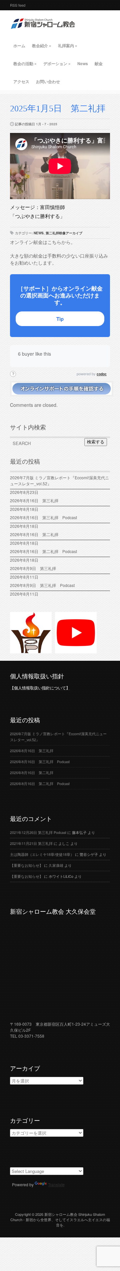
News (82, 63)
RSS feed (17, 5)
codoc (102, 374)
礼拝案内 (67, 46)
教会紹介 (41, 46)
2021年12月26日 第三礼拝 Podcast (38, 832)
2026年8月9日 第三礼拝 (33, 568)
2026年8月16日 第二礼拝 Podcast (43, 551)
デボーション (57, 63)
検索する (95, 441)
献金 (99, 63)
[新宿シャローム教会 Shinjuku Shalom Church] (43, 31)
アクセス (21, 81)
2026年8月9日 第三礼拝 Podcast (42, 585)
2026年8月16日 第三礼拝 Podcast (43, 517)
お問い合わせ (48, 81)
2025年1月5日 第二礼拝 (57, 108)
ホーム (19, 46)
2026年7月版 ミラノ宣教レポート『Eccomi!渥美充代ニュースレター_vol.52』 (59, 480)
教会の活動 (25, 63)
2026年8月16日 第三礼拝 (36, 500)
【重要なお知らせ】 (26, 865)
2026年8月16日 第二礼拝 (36, 534)
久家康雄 (56, 865)
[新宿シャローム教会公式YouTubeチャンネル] (76, 650)
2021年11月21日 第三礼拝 (31, 843)
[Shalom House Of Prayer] (31, 650)
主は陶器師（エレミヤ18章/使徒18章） (42, 854)
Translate (56, 1184)
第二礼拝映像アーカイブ (64, 233)
